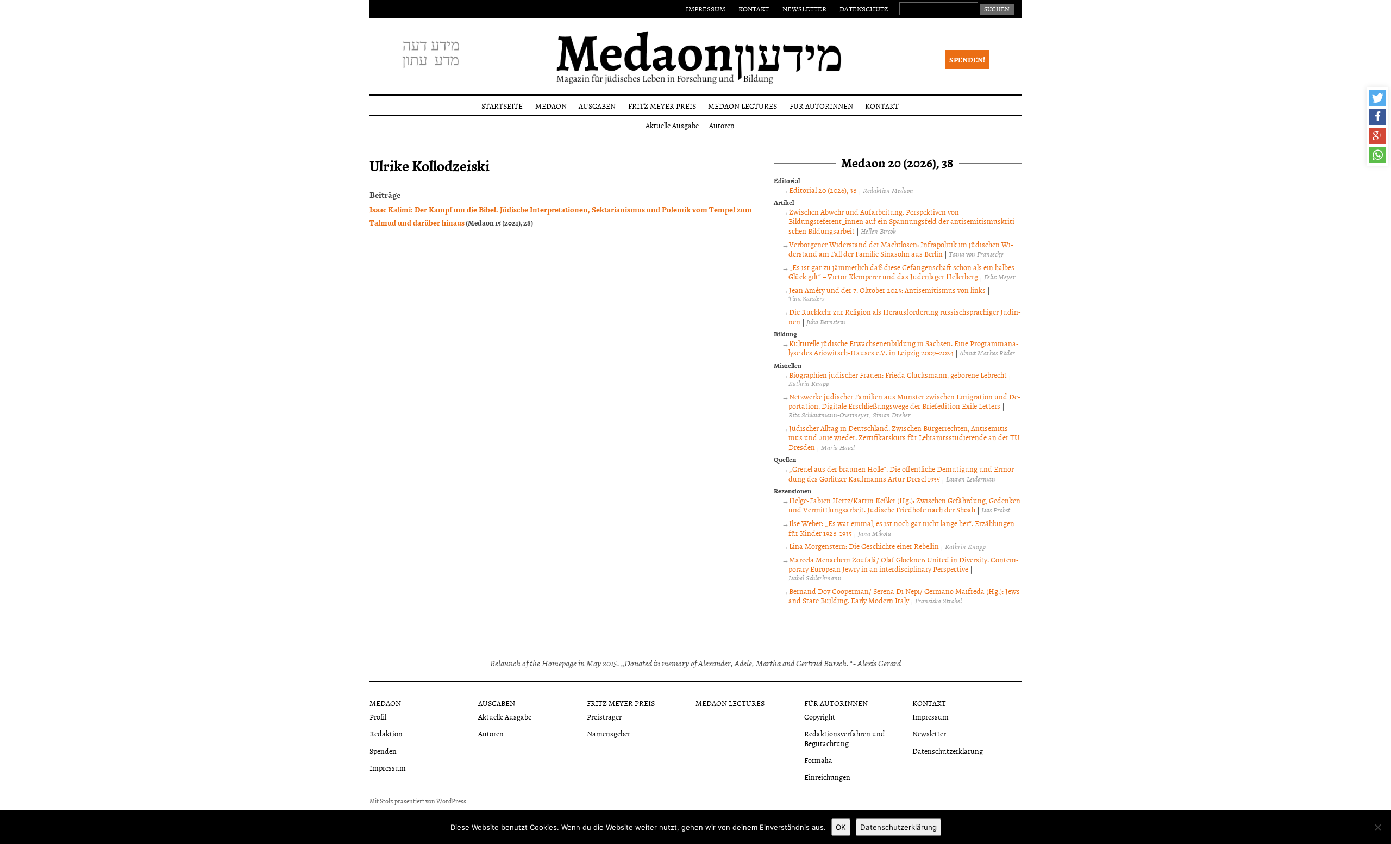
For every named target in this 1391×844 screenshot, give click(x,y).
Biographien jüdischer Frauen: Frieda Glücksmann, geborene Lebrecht (898, 374)
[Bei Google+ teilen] (1377, 136)
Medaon (551, 105)
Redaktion (386, 733)
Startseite (502, 105)
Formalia (818, 760)
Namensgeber (608, 733)
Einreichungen (827, 777)
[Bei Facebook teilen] (1377, 117)
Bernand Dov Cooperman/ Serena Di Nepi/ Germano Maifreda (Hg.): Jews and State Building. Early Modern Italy (904, 596)
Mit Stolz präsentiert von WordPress (417, 801)
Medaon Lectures (742, 105)
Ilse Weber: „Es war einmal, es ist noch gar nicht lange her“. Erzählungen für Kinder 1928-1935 (901, 528)
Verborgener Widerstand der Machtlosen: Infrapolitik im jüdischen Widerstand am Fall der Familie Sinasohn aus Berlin (900, 249)
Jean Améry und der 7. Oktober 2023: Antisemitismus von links (887, 290)
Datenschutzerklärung (947, 751)
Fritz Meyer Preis (662, 105)
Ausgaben (597, 105)
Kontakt (753, 8)
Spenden (383, 751)
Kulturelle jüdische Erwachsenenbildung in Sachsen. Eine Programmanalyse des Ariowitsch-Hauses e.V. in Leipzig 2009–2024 (903, 348)
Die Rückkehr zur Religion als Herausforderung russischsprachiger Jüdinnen (904, 316)
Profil (377, 716)
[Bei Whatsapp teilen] (1377, 155)
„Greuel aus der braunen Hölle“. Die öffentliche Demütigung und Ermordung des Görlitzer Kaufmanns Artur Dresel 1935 (902, 473)
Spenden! (967, 59)
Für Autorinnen (821, 105)
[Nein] (1377, 827)
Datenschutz (863, 8)
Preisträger (604, 716)
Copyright (819, 716)
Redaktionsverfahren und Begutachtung (844, 738)
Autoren (722, 125)
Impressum (705, 8)
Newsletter (804, 8)
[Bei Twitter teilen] (1377, 98)
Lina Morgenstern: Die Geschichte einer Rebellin (864, 546)
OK (841, 827)
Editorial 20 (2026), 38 (823, 190)
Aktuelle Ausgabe (672, 125)
